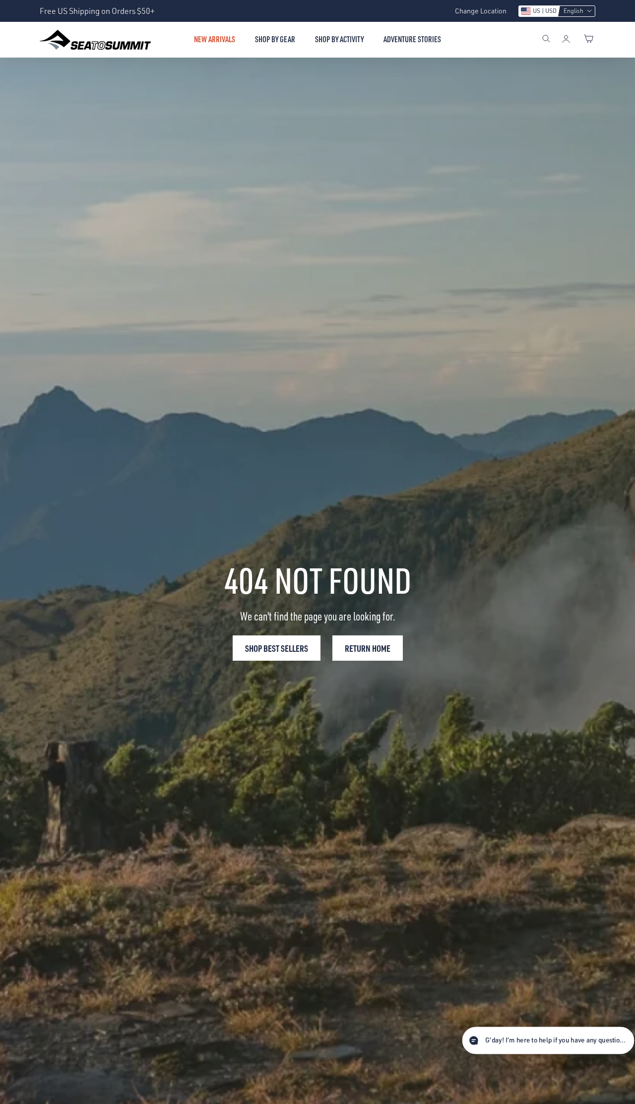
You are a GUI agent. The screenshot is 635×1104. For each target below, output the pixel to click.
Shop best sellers (276, 648)
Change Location (481, 10)
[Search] (546, 40)
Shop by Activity (339, 39)
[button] (556, 11)
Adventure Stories (412, 39)
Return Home (367, 648)
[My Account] (566, 40)
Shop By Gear (275, 39)
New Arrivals (214, 39)
